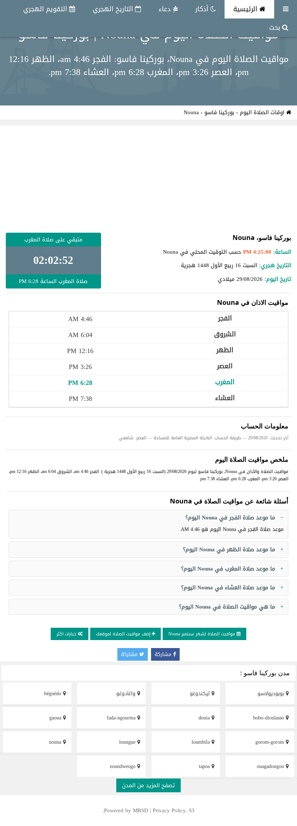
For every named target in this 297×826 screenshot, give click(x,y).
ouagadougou (271, 766)
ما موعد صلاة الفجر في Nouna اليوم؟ (230, 517)
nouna (56, 742)
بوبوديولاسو (272, 693)
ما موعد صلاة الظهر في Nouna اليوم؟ (229, 549)
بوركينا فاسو (219, 112)
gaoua (56, 718)
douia (205, 718)
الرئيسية (246, 9)
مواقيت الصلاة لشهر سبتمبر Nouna (202, 634)
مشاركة (164, 654)
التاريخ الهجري (114, 9)
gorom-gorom (270, 742)
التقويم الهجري (46, 9)
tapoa (205, 766)
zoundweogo (123, 766)
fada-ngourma (122, 718)
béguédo (53, 693)
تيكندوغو (201, 693)
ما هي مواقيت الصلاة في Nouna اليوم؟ (227, 607)
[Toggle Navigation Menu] (285, 9)
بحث (275, 27)
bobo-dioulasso (269, 718)
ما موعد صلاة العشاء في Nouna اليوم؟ (228, 587)
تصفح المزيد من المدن (148, 785)
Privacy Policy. (170, 810)
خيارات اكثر (67, 634)
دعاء (166, 9)
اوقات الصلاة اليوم (263, 112)
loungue (128, 742)
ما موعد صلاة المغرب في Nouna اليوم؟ (228, 569)
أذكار (202, 9)
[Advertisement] (148, 179)
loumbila (202, 742)
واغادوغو (126, 693)
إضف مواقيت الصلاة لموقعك (124, 634)
